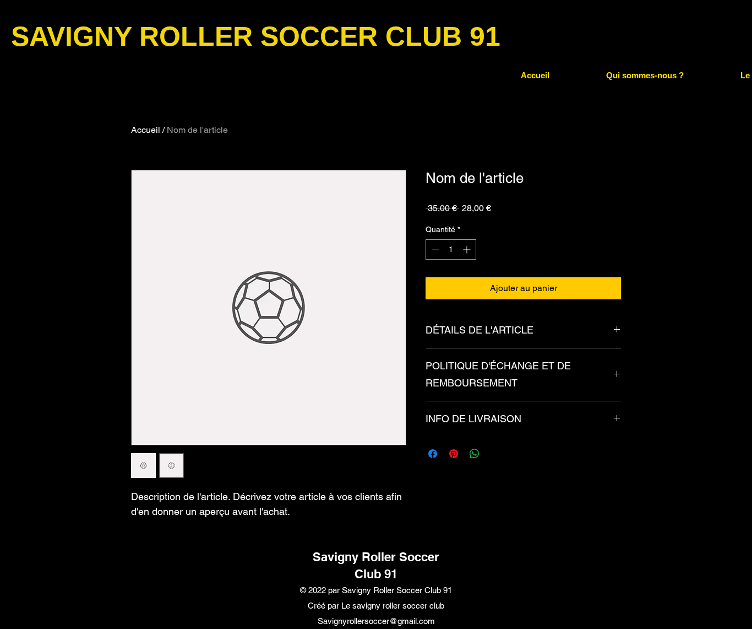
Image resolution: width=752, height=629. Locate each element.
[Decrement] (434, 249)
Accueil (145, 130)
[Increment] (468, 249)
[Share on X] (495, 453)
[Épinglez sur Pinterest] (453, 453)
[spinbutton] (451, 249)
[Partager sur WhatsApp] (474, 453)
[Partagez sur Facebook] (432, 453)
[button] (644, 75)
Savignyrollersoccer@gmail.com (376, 621)
